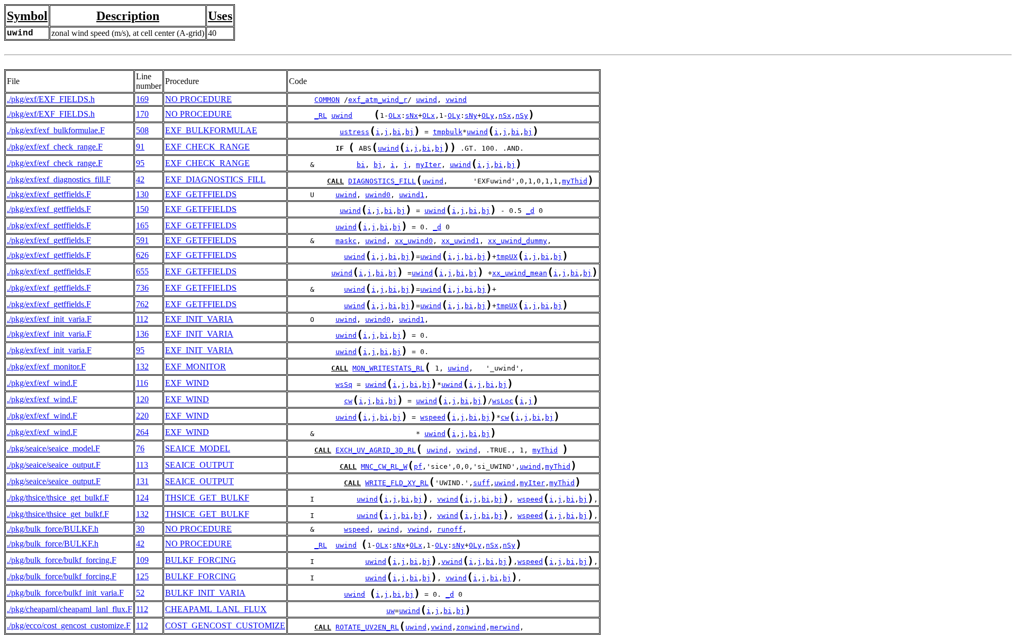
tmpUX (507, 257)
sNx (411, 115)
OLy (454, 115)
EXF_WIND (187, 382)
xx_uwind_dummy (517, 241)
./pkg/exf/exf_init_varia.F (49, 318)
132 (142, 366)
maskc (346, 241)
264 (142, 432)
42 (140, 179)
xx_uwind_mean (519, 273)
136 (142, 333)
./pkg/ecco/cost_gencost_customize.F (69, 625)
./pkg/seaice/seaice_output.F (54, 464)
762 (142, 304)
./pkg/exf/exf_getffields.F (49, 194)
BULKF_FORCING (200, 559)
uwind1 (411, 195)
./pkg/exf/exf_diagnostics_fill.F (59, 179)
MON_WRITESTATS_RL (388, 368)
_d (530, 211)
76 (140, 448)
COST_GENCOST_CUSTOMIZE (225, 625)
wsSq (343, 384)
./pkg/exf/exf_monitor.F (46, 366)
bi (397, 132)
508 (142, 130)
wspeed (433, 417)
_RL (320, 115)
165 (142, 225)
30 (140, 528)
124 (142, 497)
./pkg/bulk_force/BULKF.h (52, 528)
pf (418, 466)
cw (348, 401)
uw (390, 611)
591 (142, 240)
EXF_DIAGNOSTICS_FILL (215, 179)
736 (142, 287)
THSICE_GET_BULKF (207, 497)
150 (142, 209)
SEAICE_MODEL (197, 448)
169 (142, 99)
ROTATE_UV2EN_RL (367, 627)
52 (140, 592)
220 (142, 415)
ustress (354, 132)
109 (142, 559)
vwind (456, 100)
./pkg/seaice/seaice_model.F (53, 448)
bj (409, 132)
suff (481, 483)
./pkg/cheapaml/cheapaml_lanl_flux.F (69, 609)
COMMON (327, 100)
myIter (428, 165)
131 (142, 481)
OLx (394, 115)
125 (142, 576)
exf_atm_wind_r (377, 100)
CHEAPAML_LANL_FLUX (216, 609)
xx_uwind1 (460, 241)
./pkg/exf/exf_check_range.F (55, 146)
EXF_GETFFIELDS (201, 194)
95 (140, 163)
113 (142, 464)
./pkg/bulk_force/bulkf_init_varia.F (65, 592)
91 (140, 146)
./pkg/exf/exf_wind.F (42, 382)
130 (142, 194)
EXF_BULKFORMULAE (211, 130)
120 (142, 399)
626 (142, 255)
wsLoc (502, 401)
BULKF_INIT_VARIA (205, 592)
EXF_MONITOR (195, 366)
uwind (426, 100)
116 (142, 382)
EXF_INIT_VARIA (199, 318)
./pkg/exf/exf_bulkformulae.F (56, 130)
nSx (504, 115)
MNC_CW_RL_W (384, 466)
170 (142, 113)
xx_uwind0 (414, 241)
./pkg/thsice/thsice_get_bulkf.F (58, 497)
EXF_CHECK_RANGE (207, 146)
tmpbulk (447, 132)
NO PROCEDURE (198, 99)
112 (142, 318)
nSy (521, 115)
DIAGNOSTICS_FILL (382, 181)
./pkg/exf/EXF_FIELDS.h (51, 99)
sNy (471, 115)
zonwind (471, 627)
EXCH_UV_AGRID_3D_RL (375, 450)
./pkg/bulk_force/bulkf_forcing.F (61, 559)
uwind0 (378, 195)
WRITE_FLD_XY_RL (397, 483)
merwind (505, 627)
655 (142, 271)
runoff (449, 529)
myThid (574, 181)
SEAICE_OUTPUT (199, 464)
